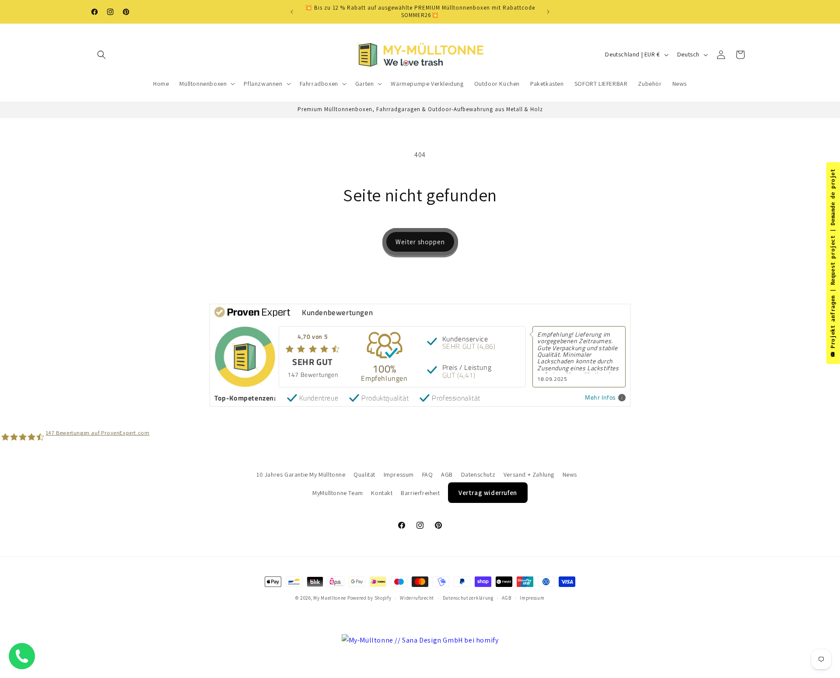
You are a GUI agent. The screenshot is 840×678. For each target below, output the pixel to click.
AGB (447, 474)
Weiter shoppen (420, 242)
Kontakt (381, 493)
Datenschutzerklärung (468, 598)
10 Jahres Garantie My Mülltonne (301, 474)
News (570, 474)
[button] (101, 54)
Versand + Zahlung (529, 474)
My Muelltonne (329, 598)
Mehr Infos (600, 397)
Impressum (399, 474)
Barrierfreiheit (420, 493)
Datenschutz (478, 474)
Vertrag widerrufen (487, 492)
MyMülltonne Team (337, 493)
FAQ (427, 474)
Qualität (364, 474)
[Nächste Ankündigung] (548, 12)
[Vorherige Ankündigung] (291, 12)
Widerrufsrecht (417, 598)
